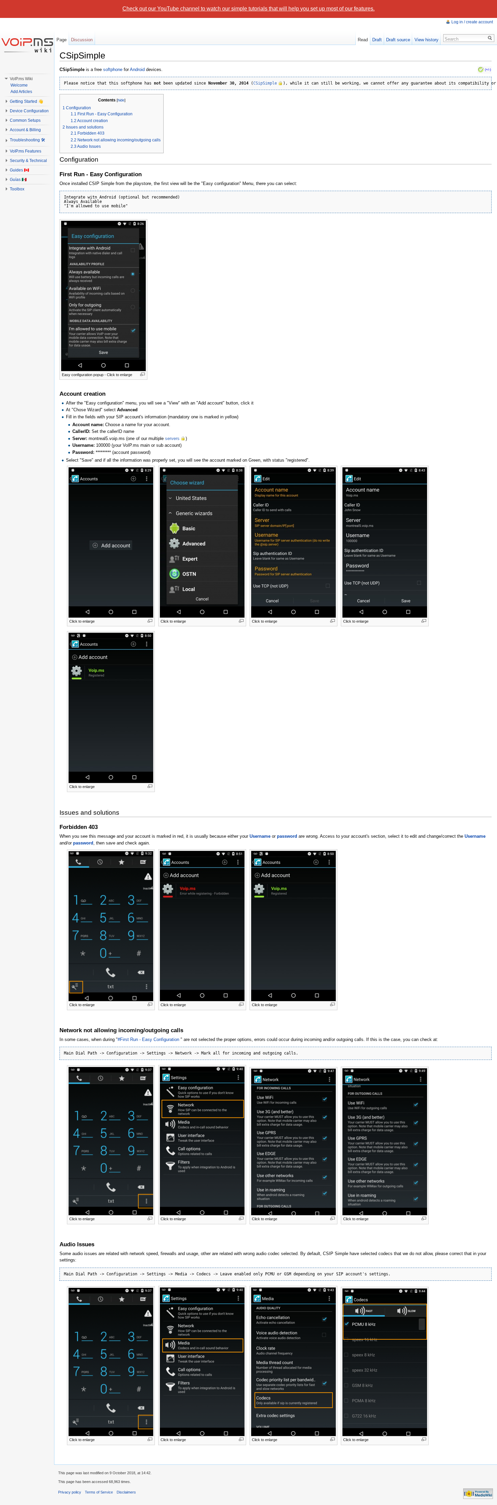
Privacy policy (69, 1492)
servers (172, 438)
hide (121, 100)
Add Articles (21, 91)
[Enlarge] (142, 374)
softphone (112, 69)
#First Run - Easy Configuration (149, 1039)
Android (137, 69)
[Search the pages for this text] (490, 38)
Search (451, 39)
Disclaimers (126, 1492)
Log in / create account (472, 22)
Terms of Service (99, 1492)
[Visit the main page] (27, 45)
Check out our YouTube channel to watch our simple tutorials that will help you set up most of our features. (248, 8)
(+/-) (488, 69)
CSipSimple (265, 83)
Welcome (19, 85)
